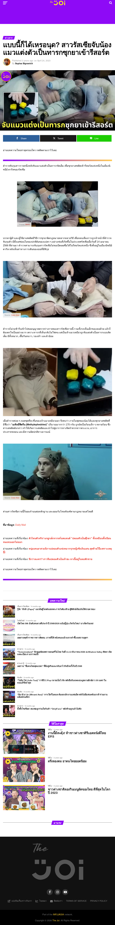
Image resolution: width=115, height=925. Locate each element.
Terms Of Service (76, 901)
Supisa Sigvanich (24, 63)
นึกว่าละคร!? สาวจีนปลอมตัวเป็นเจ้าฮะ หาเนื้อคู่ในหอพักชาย (60, 559)
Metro (27, 224)
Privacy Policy (98, 901)
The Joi (55, 920)
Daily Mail (15, 315)
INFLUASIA (58, 914)
